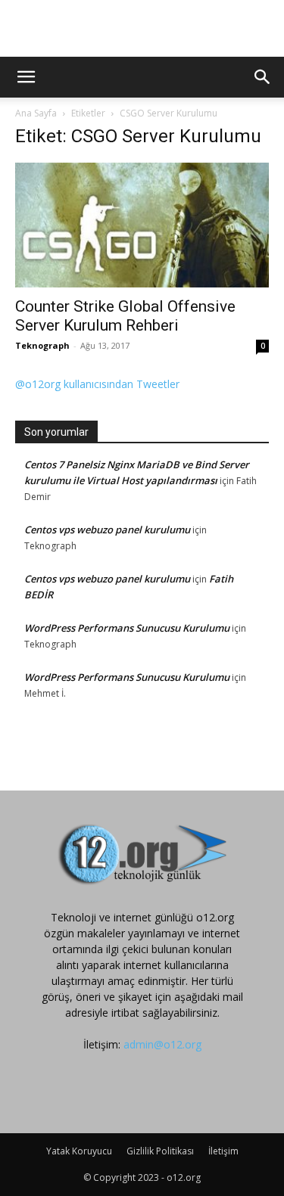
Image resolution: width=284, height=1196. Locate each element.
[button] (26, 77)
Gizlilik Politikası (160, 1151)
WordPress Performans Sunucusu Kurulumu (126, 628)
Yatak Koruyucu (79, 1151)
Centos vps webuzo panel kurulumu (107, 529)
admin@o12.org (162, 1044)
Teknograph (42, 345)
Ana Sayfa (36, 113)
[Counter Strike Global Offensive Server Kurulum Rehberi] (142, 225)
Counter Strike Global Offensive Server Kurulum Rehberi (125, 315)
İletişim (223, 1151)
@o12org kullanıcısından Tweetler (97, 384)
